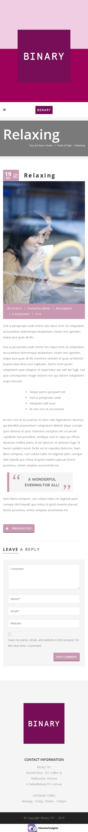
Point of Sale (64, 145)
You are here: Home (41, 145)
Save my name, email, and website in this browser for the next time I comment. (43, 643)
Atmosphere (64, 308)
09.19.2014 (14, 308)
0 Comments (20, 314)
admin (46, 308)
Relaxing (40, 175)
